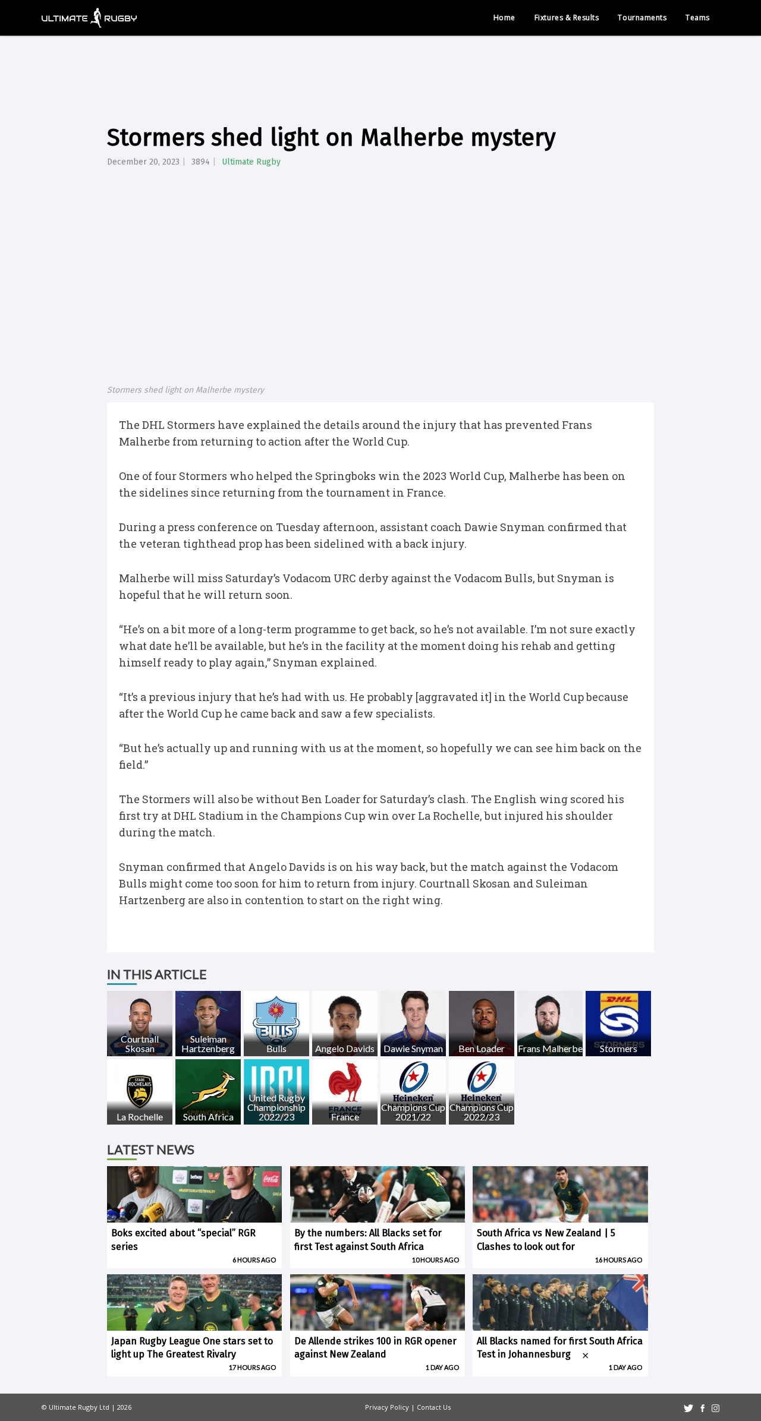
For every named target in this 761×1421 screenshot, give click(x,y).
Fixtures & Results (566, 17)
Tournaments (642, 17)
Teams (697, 17)
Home (504, 17)
